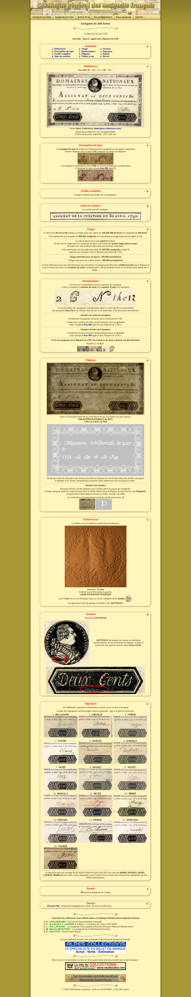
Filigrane (85, 54)
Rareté (106, 54)
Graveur (107, 49)
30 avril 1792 (53, 906)
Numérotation (88, 51)
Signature (107, 51)
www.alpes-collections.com (107, 128)
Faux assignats (123, 17)
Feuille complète (62, 54)
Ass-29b (104, 168)
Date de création (62, 56)
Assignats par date (41, 17)
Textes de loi (84, 17)
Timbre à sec (87, 56)
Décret (106, 56)
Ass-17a (69, 310)
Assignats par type (64, 17)
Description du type (64, 51)
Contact (139, 17)
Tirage (84, 49)
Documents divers (103, 17)
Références (60, 49)
